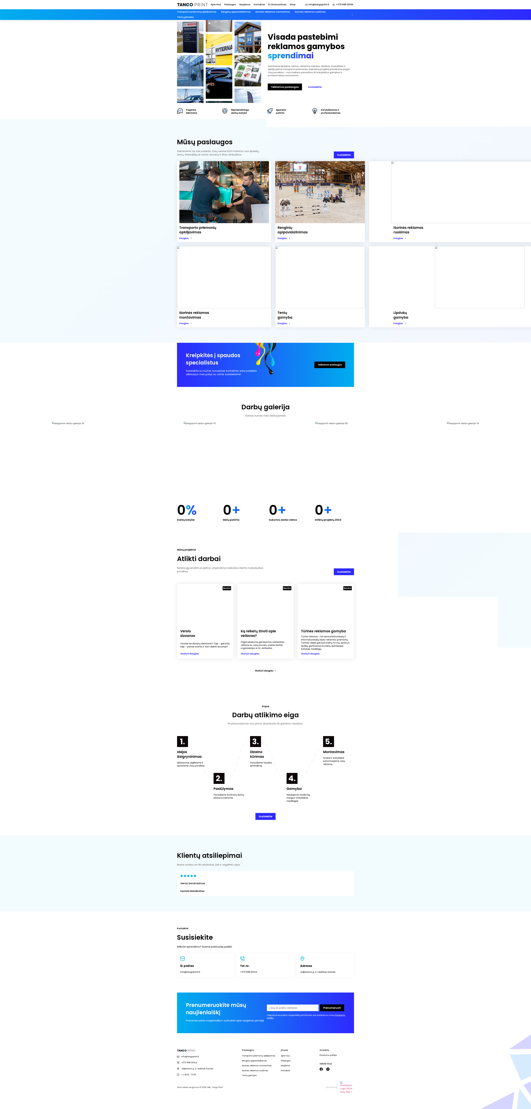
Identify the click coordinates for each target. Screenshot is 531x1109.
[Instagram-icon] (328, 1069)
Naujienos (244, 4)
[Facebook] (321, 1069)
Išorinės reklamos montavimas (272, 11)
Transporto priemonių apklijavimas (196, 11)
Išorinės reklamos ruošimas (310, 11)
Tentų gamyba (185, 17)
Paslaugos (230, 4)
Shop (293, 4)
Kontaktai (259, 4)
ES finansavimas (277, 4)
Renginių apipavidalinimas (236, 11)
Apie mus (216, 4)
